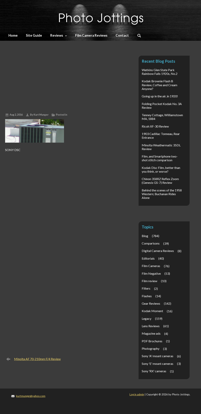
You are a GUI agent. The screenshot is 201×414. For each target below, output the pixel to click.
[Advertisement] (65, 80)
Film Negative (151, 273)
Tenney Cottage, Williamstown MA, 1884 (162, 116)
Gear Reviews (151, 303)
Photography (150, 348)
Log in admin (137, 394)
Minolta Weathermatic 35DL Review (161, 147)
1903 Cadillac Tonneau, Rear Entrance (161, 135)
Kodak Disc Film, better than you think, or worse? (161, 169)
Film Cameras (151, 266)
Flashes (147, 296)
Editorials (148, 258)
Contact (122, 35)
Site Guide (34, 35)
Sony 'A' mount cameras (157, 356)
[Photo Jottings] (100, 15)
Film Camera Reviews (91, 35)
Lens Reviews (151, 326)
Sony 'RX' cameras (154, 371)
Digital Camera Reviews (158, 251)
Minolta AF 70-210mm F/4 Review (37, 359)
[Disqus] (65, 203)
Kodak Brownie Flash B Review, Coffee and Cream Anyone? (159, 84)
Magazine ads (151, 333)
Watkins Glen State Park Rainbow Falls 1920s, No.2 (159, 71)
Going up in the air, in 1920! (160, 96)
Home (13, 35)
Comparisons (151, 243)
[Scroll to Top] (186, 388)
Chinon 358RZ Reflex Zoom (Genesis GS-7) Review (160, 180)
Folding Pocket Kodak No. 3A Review (162, 105)
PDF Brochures (152, 341)
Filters (146, 288)
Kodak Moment (152, 311)
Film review (149, 281)
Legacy (146, 318)
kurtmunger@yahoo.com (30, 396)
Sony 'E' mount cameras (157, 363)
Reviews (56, 35)
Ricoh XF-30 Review (155, 126)
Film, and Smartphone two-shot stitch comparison (160, 158)
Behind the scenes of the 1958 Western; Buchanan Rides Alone (162, 193)
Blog (145, 236)
